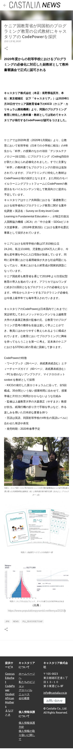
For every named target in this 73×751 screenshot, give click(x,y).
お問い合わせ (54, 700)
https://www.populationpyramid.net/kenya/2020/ (36, 610)
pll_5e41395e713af (32, 621)
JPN (7, 621)
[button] (6, 48)
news (16, 621)
